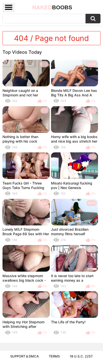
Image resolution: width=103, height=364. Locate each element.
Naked (52, 7)
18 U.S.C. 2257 (81, 356)
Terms (54, 356)
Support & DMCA (24, 356)
